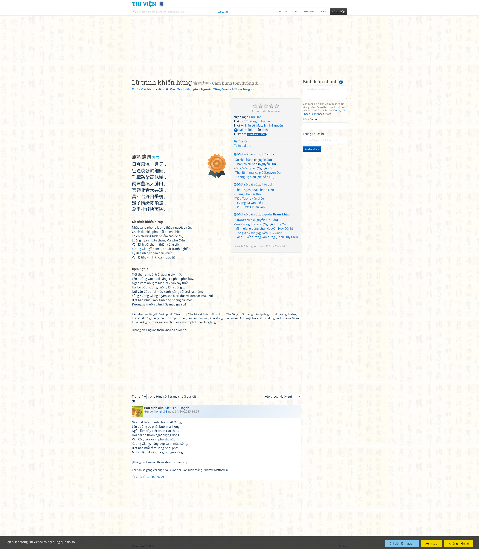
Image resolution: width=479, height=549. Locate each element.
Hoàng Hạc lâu (245, 177)
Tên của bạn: (311, 119)
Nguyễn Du (263, 160)
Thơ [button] (295, 11)
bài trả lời (243, 130)
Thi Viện (144, 3)
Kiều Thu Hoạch (176, 408)
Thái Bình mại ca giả (249, 173)
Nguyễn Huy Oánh (276, 224)
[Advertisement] (239, 44)
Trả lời (242, 141)
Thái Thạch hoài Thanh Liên (254, 190)
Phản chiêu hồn (246, 164)
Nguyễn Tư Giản (265, 220)
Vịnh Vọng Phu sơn (248, 224)
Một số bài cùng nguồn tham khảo (263, 214)
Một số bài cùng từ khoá (255, 154)
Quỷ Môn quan (245, 168)
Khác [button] (324, 11)
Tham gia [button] (309, 11)
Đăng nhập (338, 11)
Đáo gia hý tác (245, 233)
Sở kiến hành (244, 160)
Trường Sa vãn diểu (249, 203)
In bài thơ (244, 146)
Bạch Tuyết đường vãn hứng (255, 237)
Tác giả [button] (283, 11)
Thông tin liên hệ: (314, 134)
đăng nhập (318, 113)
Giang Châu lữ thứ (248, 194)
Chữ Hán (255, 117)
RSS (345, 545)
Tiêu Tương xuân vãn (250, 207)
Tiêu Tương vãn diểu (249, 198)
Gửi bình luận (312, 148)
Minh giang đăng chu (250, 228)
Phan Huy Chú (287, 237)
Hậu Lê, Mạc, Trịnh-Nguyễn (264, 125)
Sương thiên (244, 220)
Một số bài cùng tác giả (254, 184)
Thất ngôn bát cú (258, 121)
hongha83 (252, 246)
